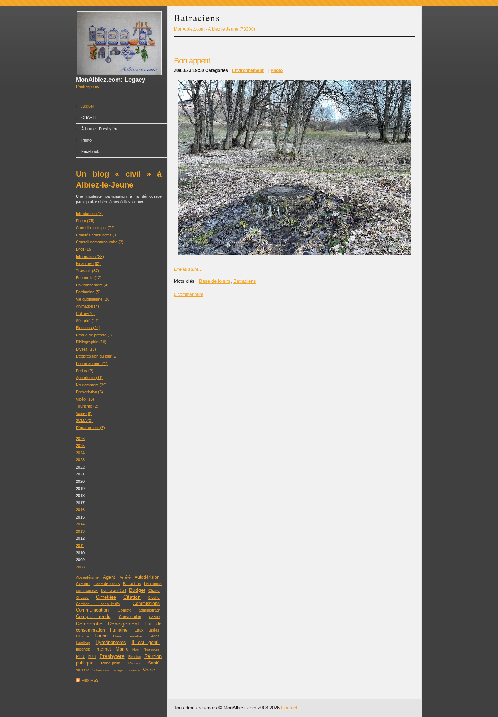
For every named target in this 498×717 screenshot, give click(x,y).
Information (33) (90, 256)
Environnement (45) (93, 285)
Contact (289, 707)
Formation (135, 636)
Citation (132, 597)
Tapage (117, 670)
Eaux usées (147, 630)
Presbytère (112, 656)
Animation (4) (87, 306)
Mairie (122, 649)
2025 (80, 445)
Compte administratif (139, 610)
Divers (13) (86, 349)
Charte (154, 591)
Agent (109, 577)
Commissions (146, 603)
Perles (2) (84, 371)
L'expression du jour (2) (97, 356)
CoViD (154, 617)
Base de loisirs (107, 583)
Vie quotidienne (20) (93, 299)
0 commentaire (188, 294)
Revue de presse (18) (95, 335)
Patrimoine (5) (88, 292)
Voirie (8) (84, 413)
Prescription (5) (89, 392)
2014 (80, 524)
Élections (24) (88, 327)
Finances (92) (88, 263)
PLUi (92, 657)
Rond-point (110, 663)
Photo (86, 140)
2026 (80, 438)
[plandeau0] (294, 253)
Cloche (154, 597)
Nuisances (152, 649)
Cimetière (106, 597)
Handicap (83, 643)
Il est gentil (146, 642)
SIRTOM (82, 670)
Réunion (134, 657)
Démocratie (89, 624)
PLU (80, 656)
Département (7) (90, 427)
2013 (80, 531)
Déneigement (123, 624)
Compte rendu (93, 616)
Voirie (149, 669)
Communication (92, 610)
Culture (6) (85, 313)
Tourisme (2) (87, 406)
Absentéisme (87, 577)
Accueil (87, 106)
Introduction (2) (89, 213)
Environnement (248, 70)
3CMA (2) (84, 420)
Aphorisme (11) (89, 377)
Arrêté (125, 577)
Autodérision (147, 577)
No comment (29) (91, 385)
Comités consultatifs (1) (97, 235)
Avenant (83, 583)
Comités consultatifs (98, 604)
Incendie (83, 649)
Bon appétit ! (194, 60)
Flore (117, 636)
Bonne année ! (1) (92, 363)
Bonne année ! (113, 591)
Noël (135, 649)
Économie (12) (89, 277)
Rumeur (134, 663)
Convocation (130, 616)
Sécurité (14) (87, 321)
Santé (154, 663)
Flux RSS (90, 680)
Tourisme (133, 670)
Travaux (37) (87, 271)
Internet (103, 649)
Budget (137, 590)
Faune (101, 636)
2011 (80, 545)
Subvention (100, 670)
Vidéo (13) (85, 399)
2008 (80, 567)
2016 (80, 510)
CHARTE (89, 117)
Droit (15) (84, 249)
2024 (80, 453)
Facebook (90, 151)
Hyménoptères (111, 642)
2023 (80, 460)
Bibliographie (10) (91, 342)
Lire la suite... (188, 269)
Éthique (82, 636)
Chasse (82, 597)
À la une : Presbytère (99, 129)
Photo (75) (85, 221)
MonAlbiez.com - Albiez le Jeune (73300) (214, 29)
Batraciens (132, 584)
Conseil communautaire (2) (100, 242)
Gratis (154, 636)
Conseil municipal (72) (95, 227)
